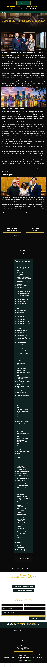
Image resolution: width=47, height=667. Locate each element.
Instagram (23, 633)
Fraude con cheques (22, 299)
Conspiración (20, 494)
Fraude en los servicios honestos (23, 327)
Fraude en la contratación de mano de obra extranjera (23, 318)
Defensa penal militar (22, 390)
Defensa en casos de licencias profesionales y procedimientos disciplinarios (23, 378)
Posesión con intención (23, 295)
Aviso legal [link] (37, 654)
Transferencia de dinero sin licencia (23, 430)
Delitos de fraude (21, 298)
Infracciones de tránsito (23, 421)
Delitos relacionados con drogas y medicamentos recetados (23, 283)
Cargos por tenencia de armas (23, 456)
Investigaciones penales (23, 471)
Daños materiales (21, 425)
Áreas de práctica (12, 624)
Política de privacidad (12, 616)
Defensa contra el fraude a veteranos (23, 434)
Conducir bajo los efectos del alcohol (24, 273)
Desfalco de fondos (22, 314)
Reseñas (33, 624)
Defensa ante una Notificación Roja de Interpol (22, 365)
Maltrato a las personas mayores (23, 448)
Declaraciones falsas (22, 501)
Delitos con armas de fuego (22, 515)
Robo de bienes (21, 538)
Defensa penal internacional (21, 543)
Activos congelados (22, 522)
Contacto (24, 626)
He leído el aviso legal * (8, 618)
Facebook (17, 633)
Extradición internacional (20, 546)
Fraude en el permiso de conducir (23, 307)
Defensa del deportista (23, 270)
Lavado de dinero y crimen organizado (22, 343)
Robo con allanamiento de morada (23, 396)
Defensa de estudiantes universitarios (23, 387)
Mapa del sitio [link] (43, 654)
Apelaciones (20, 490)
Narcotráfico (20, 287)
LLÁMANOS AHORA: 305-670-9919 (23, 590)
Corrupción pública (22, 357)
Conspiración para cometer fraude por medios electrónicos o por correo (24, 337)
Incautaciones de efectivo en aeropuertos (23, 268)
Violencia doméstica (22, 445)
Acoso (18, 453)
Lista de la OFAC (21, 533)
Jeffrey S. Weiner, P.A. (23, 55)
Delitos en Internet (22, 330)
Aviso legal (3, 616)
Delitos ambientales (22, 496)
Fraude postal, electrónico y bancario (23, 333)
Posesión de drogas (22, 285)
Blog (39, 624)
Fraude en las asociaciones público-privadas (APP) (22, 353)
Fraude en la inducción (23, 321)
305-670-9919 (33, 8)
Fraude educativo (21, 310)
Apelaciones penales (23, 478)
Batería (19, 443)
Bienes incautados (22, 535)
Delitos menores (21, 370)
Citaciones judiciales (22, 475)
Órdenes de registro (22, 473)
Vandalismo (20, 512)
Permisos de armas (22, 461)
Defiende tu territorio (22, 463)
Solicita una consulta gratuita (23, 586)
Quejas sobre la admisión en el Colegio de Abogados (24, 383)
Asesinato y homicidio (23, 451)
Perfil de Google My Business (26, 633)
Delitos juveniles (21, 368)
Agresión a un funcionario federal (22, 441)
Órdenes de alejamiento (23, 405)
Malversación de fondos (23, 312)
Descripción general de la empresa (26, 623)
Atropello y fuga (21, 423)
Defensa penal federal (23, 488)
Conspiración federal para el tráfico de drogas (23, 290)
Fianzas (19, 492)
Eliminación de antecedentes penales (22, 481)
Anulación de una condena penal (21, 550)
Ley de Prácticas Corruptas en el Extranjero (21, 519)
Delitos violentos (21, 436)
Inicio (10, 623)
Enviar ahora (37, 618)
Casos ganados (25, 624)
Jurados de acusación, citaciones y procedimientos (23, 505)
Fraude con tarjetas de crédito (23, 304)
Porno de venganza (22, 416)
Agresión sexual (21, 418)
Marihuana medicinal (23, 293)
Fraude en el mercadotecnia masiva (23, 529)
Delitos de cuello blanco (23, 540)
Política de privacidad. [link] (23, 655)
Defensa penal (21, 265)
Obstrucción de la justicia (24, 531)
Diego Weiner (35, 221)
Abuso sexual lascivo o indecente (23, 412)
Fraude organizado (22, 348)
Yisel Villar (23, 244)
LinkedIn (20, 633)
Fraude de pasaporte (22, 350)
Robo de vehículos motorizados (22, 509)
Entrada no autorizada (23, 403)
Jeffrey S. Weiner (12, 221)
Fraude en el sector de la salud (23, 324)
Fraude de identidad (22, 301)
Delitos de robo (21, 401)
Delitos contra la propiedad (21, 393)
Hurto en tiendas (21, 399)
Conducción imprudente (23, 427)
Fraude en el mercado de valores (23, 359)
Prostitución (20, 414)
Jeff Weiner (4, 55)
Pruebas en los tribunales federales (24, 499)
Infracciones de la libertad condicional (22, 484)
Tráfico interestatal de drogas (23, 525)
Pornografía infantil (22, 409)
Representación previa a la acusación (23, 373)
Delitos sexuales (21, 407)
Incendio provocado (22, 438)
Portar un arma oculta (23, 459)
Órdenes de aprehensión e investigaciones (21, 467)
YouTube (29, 633)
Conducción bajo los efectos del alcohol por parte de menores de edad (24, 277)
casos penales (9, 58)
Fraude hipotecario (22, 346)
